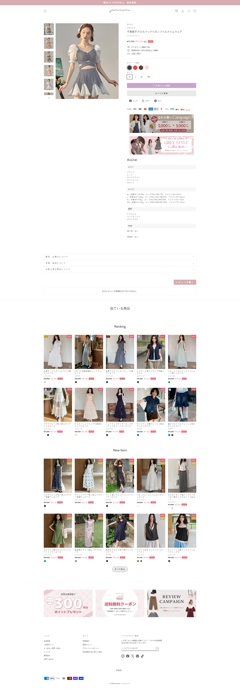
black (129, 67)
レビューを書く (185, 282)
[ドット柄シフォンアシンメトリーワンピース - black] (107, 506)
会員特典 (47, 641)
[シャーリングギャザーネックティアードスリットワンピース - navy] (107, 435)
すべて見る (120, 569)
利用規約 (86, 641)
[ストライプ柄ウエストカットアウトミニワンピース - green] (45, 561)
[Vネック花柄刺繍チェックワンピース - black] (76, 382)
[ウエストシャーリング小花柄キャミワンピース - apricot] (76, 435)
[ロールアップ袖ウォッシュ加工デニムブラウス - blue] (138, 435)
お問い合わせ (49, 659)
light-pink (146, 67)
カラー (133, 63)
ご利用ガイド (49, 644)
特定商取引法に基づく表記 (92, 652)
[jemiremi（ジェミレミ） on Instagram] (122, 656)
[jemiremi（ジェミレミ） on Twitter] (132, 656)
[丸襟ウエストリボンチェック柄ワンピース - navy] (107, 382)
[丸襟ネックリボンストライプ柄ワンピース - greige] (45, 382)
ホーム (129, 24)
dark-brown (141, 67)
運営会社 (47, 655)
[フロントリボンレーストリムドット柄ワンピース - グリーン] (169, 382)
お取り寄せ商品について (58, 269)
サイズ (130, 72)
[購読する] (157, 648)
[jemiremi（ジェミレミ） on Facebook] (127, 656)
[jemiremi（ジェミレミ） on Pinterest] (137, 656)
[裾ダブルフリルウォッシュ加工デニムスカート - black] (172, 435)
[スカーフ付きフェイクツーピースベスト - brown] (141, 561)
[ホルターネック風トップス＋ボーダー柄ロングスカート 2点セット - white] (169, 508)
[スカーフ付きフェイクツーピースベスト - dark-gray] (138, 561)
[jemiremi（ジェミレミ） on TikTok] (142, 656)
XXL (148, 76)
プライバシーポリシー (91, 648)
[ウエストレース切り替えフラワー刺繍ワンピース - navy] (45, 506)
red (135, 67)
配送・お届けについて (57, 257)
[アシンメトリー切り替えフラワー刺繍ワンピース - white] (76, 506)
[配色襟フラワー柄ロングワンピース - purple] (76, 561)
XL (142, 76)
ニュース (47, 652)
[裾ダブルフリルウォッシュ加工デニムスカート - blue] (169, 435)
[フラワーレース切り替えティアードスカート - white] (45, 435)
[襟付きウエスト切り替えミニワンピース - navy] (107, 561)
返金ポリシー (87, 644)
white (152, 67)
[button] (161, 85)
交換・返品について (56, 263)
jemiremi (131, 28)
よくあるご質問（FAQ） (52, 648)
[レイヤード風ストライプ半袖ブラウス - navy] (138, 382)
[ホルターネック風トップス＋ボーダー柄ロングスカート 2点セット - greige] (172, 508)
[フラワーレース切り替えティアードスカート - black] (48, 435)
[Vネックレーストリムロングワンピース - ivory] (138, 506)
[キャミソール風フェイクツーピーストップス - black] (169, 561)
